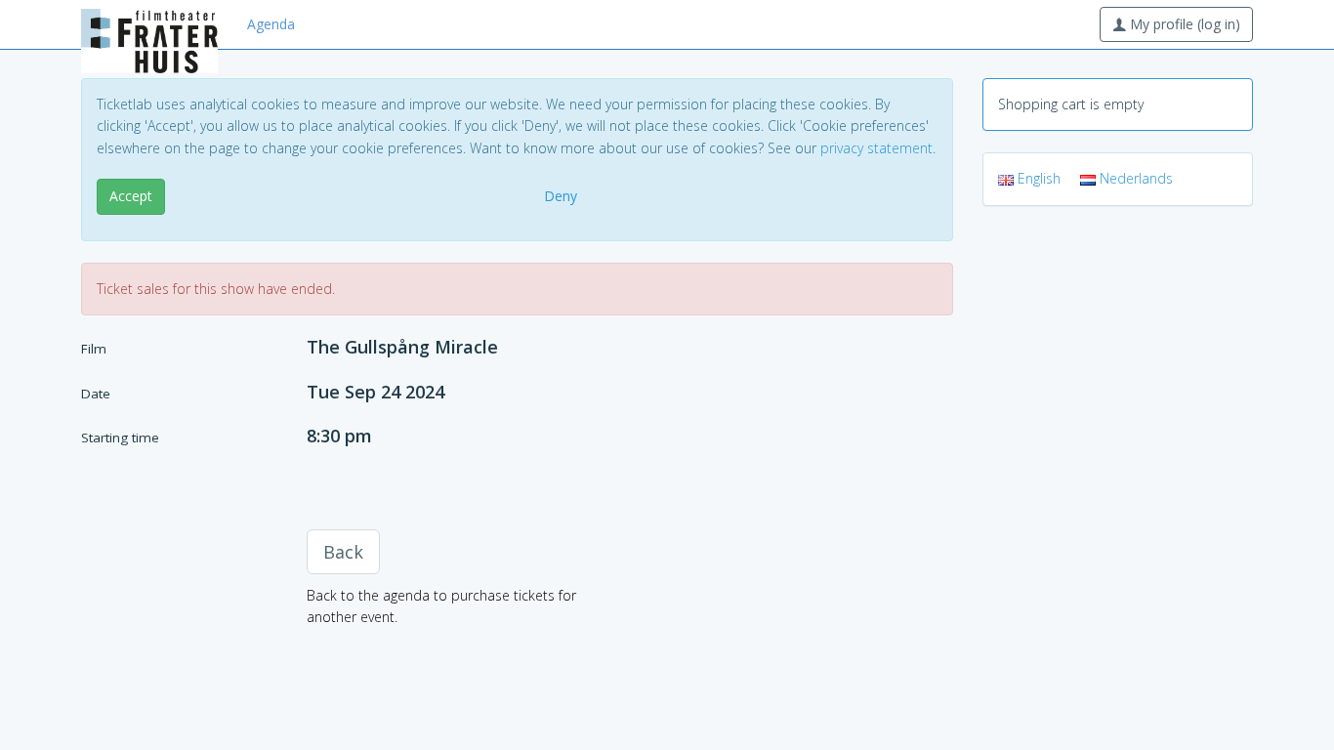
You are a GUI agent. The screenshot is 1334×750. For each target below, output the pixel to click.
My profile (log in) (1183, 24)
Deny (560, 196)
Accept (130, 196)
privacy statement (876, 148)
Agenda (271, 24)
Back (343, 551)
